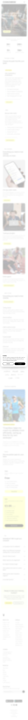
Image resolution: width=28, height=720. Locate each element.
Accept (19, 363)
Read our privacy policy (11, 360)
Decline (8, 363)
